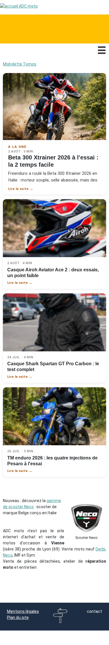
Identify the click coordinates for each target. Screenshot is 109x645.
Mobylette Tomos (19, 64)
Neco (7, 555)
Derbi (100, 549)
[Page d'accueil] (19, 5)
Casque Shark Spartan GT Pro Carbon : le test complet (53, 366)
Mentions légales (23, 611)
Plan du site (18, 617)
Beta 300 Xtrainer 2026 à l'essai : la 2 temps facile (53, 161)
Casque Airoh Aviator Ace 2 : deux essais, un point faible (53, 272)
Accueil (76, 51)
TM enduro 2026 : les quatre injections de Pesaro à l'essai (52, 460)
